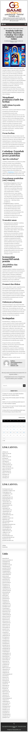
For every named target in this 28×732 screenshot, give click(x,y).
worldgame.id (5, 638)
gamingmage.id (6, 648)
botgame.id (5, 688)
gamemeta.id (5, 680)
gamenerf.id (5, 677)
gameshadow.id (6, 592)
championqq (11, 172)
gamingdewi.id (6, 561)
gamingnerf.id (5, 642)
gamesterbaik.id (6, 582)
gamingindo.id (5, 711)
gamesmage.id (6, 659)
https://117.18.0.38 (6, 466)
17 (4, 432)
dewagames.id (5, 584)
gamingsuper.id (6, 715)
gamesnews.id (5, 619)
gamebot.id (5, 683)
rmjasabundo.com (6, 511)
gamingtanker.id (6, 653)
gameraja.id (5, 595)
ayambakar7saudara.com (8, 490)
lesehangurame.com (7, 489)
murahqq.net (5, 461)
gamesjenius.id (6, 580)
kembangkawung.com (7, 514)
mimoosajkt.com (6, 513)
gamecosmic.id (6, 625)
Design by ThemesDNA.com (14, 729)
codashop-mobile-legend (14, 357)
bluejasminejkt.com (7, 505)
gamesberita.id (6, 617)
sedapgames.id (6, 587)
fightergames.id (6, 667)
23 (23, 432)
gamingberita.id (6, 606)
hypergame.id (5, 696)
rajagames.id (5, 593)
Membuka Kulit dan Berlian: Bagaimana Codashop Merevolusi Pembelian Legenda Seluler (14, 34)
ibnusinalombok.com (7, 535)
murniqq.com (5, 476)
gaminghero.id (6, 707)
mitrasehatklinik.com (7, 521)
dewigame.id (5, 600)
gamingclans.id (6, 645)
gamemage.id (5, 685)
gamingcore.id (6, 709)
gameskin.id (5, 675)
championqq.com (6, 471)
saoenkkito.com (6, 495)
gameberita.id (5, 629)
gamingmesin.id (6, 706)
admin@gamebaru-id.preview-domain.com (16, 364)
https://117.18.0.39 (6, 456)
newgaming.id (5, 608)
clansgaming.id (6, 646)
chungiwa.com (5, 516)
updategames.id (6, 622)
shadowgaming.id (6, 572)
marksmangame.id (7, 698)
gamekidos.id (5, 704)
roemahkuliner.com (7, 493)
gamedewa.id (5, 597)
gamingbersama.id (7, 564)
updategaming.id (6, 614)
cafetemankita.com (7, 509)
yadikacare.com (6, 532)
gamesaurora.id (6, 611)
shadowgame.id (6, 603)
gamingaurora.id (6, 605)
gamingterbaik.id (6, 568)
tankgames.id (5, 672)
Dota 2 (6, 28)
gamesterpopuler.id (7, 560)
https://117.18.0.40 (6, 472)
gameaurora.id (6, 624)
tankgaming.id (5, 701)
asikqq (4, 545)
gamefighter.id (6, 682)
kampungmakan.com (7, 498)
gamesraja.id (5, 576)
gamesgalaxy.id (6, 613)
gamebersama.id (6, 590)
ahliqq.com (5, 455)
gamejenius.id (5, 598)
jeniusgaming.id (6, 569)
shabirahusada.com (7, 530)
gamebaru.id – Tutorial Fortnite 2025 (14, 15)
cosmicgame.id (6, 633)
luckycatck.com (6, 500)
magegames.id (6, 669)
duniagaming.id (6, 566)
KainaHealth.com (6, 529)
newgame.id (5, 632)
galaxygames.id (6, 621)
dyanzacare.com (6, 538)
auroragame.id (6, 630)
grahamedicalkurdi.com (8, 537)
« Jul (3, 440)
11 (7, 429)
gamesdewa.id (5, 579)
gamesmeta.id (5, 656)
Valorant (21, 28)
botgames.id (5, 666)
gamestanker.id (6, 703)
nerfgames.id (5, 664)
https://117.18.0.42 (6, 460)
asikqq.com (5, 452)
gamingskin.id (5, 643)
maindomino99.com (7, 464)
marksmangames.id (7, 674)
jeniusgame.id (5, 640)
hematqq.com (5, 474)
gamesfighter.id (6, 658)
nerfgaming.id (5, 651)
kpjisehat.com (5, 519)
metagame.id (5, 690)
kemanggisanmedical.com (8, 524)
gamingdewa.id (6, 563)
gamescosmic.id (6, 616)
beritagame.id (5, 637)
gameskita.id (5, 558)
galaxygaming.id (6, 609)
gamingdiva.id (5, 712)
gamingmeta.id (6, 650)
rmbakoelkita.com (6, 501)
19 (10, 432)
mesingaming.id (6, 714)
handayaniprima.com (7, 497)
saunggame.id (5, 601)
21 (17, 432)
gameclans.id (5, 679)
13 (13, 429)
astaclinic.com (5, 534)
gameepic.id (5, 687)
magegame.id (5, 695)
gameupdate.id (6, 627)
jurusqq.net (5, 458)
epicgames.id (5, 670)
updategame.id (6, 635)
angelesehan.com (6, 503)
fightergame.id (6, 691)
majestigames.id (6, 589)
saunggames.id (6, 585)
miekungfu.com (6, 508)
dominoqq (4, 547)
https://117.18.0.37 (6, 469)
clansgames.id (5, 662)
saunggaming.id (6, 571)
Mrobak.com (5, 506)
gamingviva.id (5, 717)
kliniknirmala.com (6, 526)
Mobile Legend (16, 28)
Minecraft (11, 28)
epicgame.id (5, 693)
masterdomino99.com (7, 468)
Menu (5, 24)
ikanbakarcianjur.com (7, 517)
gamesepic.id (5, 661)
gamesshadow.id (6, 574)
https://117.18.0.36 (6, 453)
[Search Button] (25, 24)
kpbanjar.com (5, 522)
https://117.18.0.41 (6, 463)
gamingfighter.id (6, 654)
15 (20, 429)
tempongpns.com (6, 492)
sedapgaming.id (6, 577)
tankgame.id (5, 699)
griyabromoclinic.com (7, 540)
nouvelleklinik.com (7, 527)
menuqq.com (5, 477)
